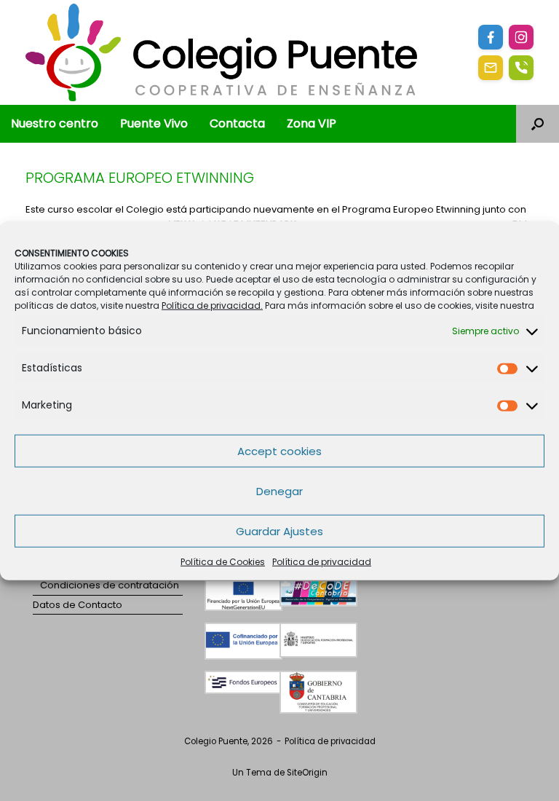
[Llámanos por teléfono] (521, 67)
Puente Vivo (154, 123)
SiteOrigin (307, 772)
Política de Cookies (223, 562)
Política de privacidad (321, 562)
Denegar (279, 490)
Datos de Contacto (77, 605)
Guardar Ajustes (279, 530)
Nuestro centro (54, 123)
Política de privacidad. (212, 305)
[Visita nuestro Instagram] (521, 37)
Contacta (237, 123)
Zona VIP (311, 123)
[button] (537, 124)
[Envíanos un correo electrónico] (490, 67)
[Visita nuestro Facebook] (490, 37)
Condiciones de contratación (109, 585)
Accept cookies (279, 450)
